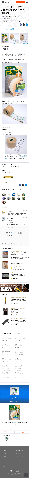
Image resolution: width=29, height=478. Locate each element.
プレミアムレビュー (20, 450)
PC (2, 338)
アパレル (3, 366)
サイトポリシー (5, 459)
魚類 (15, 370)
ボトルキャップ (20, 363)
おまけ (16, 363)
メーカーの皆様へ (20, 459)
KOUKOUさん (7, 16)
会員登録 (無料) (20, 1)
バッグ (8, 366)
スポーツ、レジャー (6, 344)
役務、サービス (20, 377)
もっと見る (24, 329)
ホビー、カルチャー (6, 361)
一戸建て (8, 377)
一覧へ (18, 333)
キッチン (16, 338)
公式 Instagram (5, 466)
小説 (20, 359)
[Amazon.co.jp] (8, 177)
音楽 (3, 358)
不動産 (3, 375)
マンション (4, 377)
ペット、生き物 (18, 368)
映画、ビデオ (4, 340)
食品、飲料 (17, 347)
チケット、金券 (5, 372)
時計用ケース (21, 366)
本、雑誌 (16, 358)
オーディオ (23, 338)
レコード (5, 359)
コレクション (17, 361)
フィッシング (8, 345)
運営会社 (4, 453)
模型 (2, 363)
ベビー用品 (17, 372)
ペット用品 (8, 370)
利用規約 (4, 456)
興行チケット (4, 373)
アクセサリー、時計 (19, 365)
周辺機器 (9, 338)
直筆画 (21, 356)
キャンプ (3, 345)
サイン (3, 356)
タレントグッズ (5, 354)
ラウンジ (4, 450)
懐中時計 (16, 366)
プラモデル (10, 363)
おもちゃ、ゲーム (18, 340)
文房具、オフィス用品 (6, 351)
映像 (19, 338)
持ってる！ (8, 432)
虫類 (18, 370)
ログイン (12, 232)
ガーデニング (17, 352)
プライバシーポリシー (20, 456)
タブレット (6, 338)
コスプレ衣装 (17, 356)
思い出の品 (9, 359)
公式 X (18, 463)
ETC (18, 345)
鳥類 (20, 370)
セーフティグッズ (21, 373)
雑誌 (18, 359)
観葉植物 (21, 352)
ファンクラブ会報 (8, 356)
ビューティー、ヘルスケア (7, 347)
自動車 (16, 345)
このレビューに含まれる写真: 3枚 (20, 43)
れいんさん (9, 211)
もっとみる (24, 380)
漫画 (15, 359)
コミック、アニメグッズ (19, 354)
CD (2, 359)
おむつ (16, 373)
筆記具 (3, 352)
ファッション (4, 365)
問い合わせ (18, 453)
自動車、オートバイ (19, 344)
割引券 (8, 373)
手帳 (5, 352)
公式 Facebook (6, 463)
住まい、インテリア (6, 368)
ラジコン (5, 363)
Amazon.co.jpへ (15, 428)
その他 (16, 375)
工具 (21, 345)
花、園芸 (16, 351)
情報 (15, 377)
